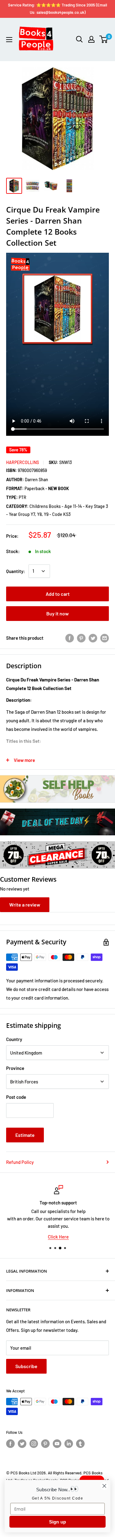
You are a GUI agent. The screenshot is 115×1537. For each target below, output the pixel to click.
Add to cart (58, 594)
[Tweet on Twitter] (93, 637)
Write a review (24, 904)
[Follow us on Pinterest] (45, 1443)
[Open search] (79, 39)
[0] (104, 39)
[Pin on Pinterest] (81, 637)
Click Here (57, 1236)
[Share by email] (104, 637)
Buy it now (57, 613)
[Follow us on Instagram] (33, 1443)
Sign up (57, 1521)
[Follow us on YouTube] (57, 1443)
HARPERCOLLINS (22, 462)
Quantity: (15, 571)
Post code (16, 1097)
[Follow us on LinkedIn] (68, 1443)
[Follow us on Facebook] (10, 1443)
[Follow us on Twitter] (22, 1443)
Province (15, 1068)
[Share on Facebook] (69, 637)
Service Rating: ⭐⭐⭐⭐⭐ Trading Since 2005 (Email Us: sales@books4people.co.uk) (57, 8)
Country (14, 1039)
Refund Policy (20, 1162)
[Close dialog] (104, 1486)
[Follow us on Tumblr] (80, 1443)
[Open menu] (9, 39)
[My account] (91, 39)
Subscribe (26, 1366)
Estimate (25, 1135)
